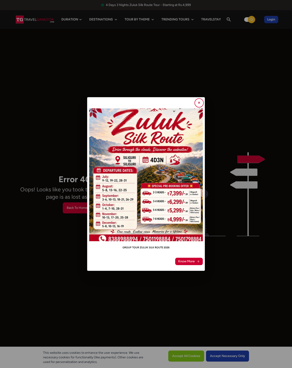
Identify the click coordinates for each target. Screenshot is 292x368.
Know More (186, 261)
